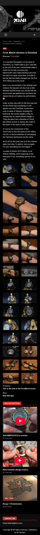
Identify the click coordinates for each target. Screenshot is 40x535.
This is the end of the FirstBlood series (19, 387)
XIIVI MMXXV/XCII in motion (20, 420)
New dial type (8, 394)
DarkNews (33, 530)
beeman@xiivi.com (15, 523)
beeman (7, 56)
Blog (4, 48)
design (11, 464)
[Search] (34, 35)
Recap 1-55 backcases (20, 488)
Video (11, 430)
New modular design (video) (20, 454)
